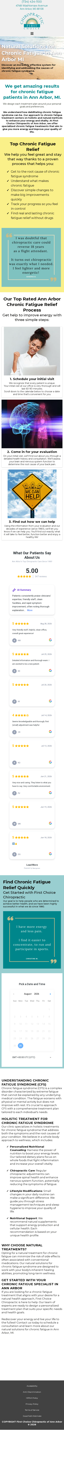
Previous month (14, 994)
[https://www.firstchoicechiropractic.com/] (32, 21)
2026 (36, 993)
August (28, 993)
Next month (51, 994)
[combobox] (32, 1058)
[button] (32, 34)
